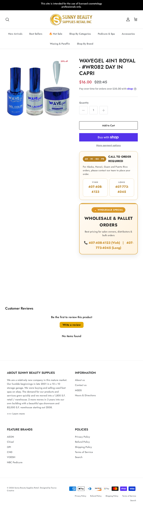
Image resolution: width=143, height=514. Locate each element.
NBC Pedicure (14, 462)
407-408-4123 (95, 187)
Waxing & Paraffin (60, 43)
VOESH (11, 457)
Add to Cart (108, 125)
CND (9, 452)
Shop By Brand (85, 43)
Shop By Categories (80, 33)
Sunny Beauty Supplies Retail (26, 487)
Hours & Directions (85, 395)
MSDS (78, 390)
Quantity (84, 102)
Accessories (128, 33)
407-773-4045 (122, 187)
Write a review (72, 325)
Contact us (80, 385)
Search (78, 457)
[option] (38, 91)
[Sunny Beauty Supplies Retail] (71, 19)
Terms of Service (84, 452)
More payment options (108, 145)
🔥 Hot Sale (55, 33)
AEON (10, 436)
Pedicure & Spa (106, 33)
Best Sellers (35, 33)
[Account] (127, 19)
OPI (9, 447)
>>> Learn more (16, 413)
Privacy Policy (82, 436)
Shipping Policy (83, 447)
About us (80, 380)
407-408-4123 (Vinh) (105, 242)
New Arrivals (15, 33)
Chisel (10, 442)
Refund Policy (82, 442)
